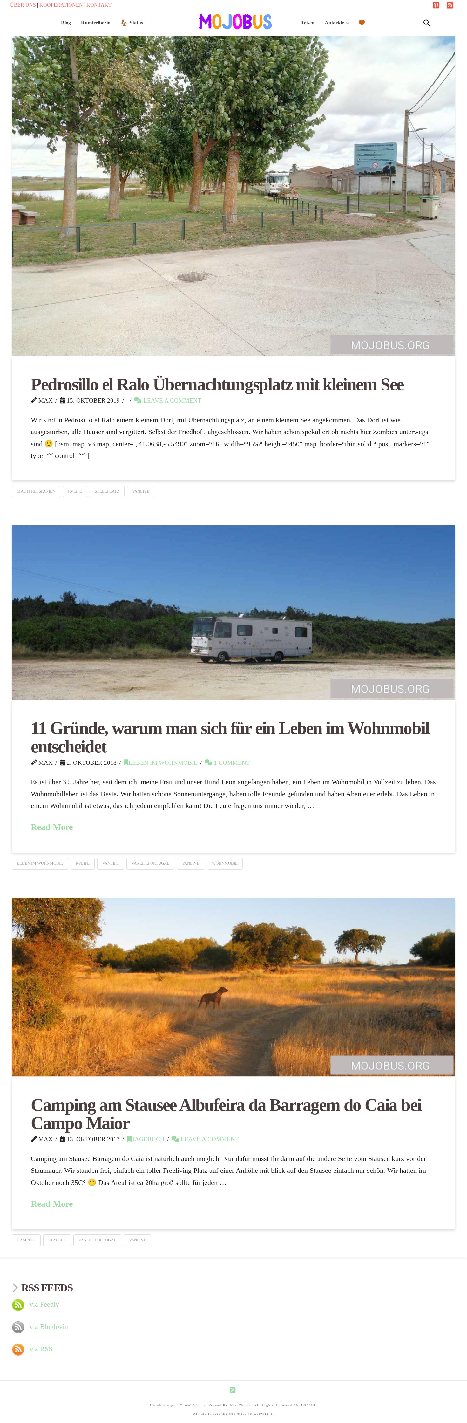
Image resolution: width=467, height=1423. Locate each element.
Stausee (57, 1240)
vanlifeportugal (150, 863)
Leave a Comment (171, 400)
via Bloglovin (49, 1326)
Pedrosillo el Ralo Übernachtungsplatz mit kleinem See (217, 384)
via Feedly (44, 1304)
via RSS (41, 1349)
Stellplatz (107, 491)
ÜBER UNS (23, 5)
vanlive (140, 491)
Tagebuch (148, 1139)
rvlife (75, 491)
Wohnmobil (225, 863)
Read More (52, 827)
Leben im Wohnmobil (163, 762)
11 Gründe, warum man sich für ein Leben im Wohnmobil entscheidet (230, 737)
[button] (426, 23)
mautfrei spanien (36, 491)
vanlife (110, 863)
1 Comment (231, 762)
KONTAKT (99, 5)
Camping (26, 1240)
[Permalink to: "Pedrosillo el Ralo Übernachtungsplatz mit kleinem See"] (234, 189)
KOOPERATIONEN (61, 5)
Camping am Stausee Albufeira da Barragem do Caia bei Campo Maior (226, 1114)
